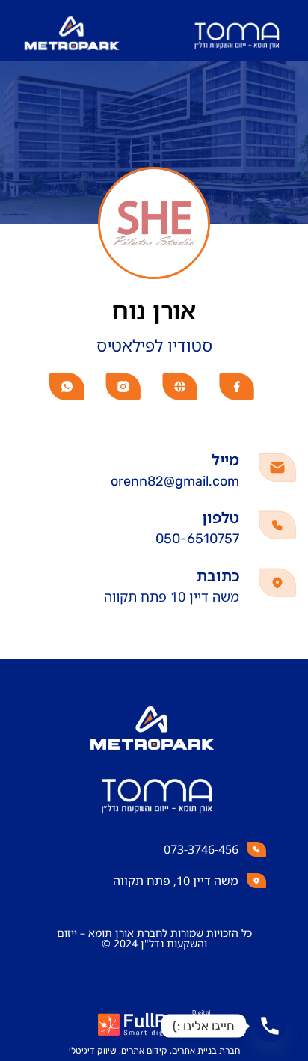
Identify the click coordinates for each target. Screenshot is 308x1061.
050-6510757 (197, 538)
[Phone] (269, 1025)
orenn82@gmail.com (175, 481)
